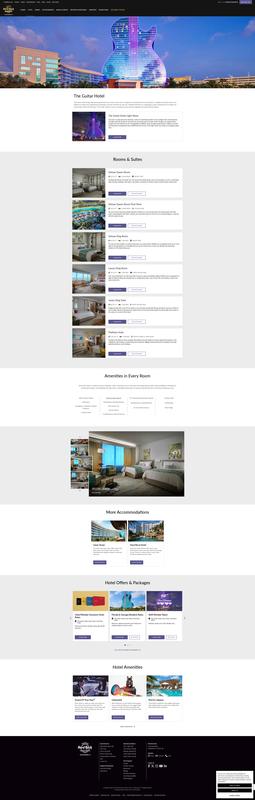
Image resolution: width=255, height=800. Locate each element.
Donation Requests (129, 773)
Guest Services (104, 744)
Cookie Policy (147, 795)
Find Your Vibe (81, 717)
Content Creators (128, 766)
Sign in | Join (228, 2)
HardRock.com (8, 2)
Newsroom (126, 768)
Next (80, 491)
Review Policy (118, 717)
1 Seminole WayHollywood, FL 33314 (155, 747)
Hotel (30, 10)
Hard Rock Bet (104, 768)
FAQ (101, 759)
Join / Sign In (127, 746)
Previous (80, 437)
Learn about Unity (128, 749)
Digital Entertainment (106, 766)
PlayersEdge (127, 778)
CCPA (123, 795)
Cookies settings (159, 795)
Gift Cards (103, 749)
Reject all (235, 790)
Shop (43, 2)
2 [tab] (127, 645)
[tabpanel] (90, 618)
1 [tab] (125, 645)
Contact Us (103, 761)
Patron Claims (94, 795)
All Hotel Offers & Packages (126, 650)
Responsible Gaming (133, 795)
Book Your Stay (245, 2)
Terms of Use (105, 795)
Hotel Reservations (106, 746)
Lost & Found (104, 751)
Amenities (92, 10)
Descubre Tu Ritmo (118, 10)
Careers (125, 763)
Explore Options (156, 717)
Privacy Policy (115, 795)
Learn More (117, 137)
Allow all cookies (235, 785)
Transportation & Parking (107, 756)
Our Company (127, 761)
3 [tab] (130, 645)
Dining (37, 10)
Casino (23, 10)
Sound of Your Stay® (113, 398)
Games (49, 2)
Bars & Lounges (62, 10)
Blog (124, 771)
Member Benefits (128, 751)
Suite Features (137, 322)
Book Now (117, 194)
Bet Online (55, 2)
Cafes (38, 2)
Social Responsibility (129, 776)
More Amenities (126, 726)
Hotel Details (100, 562)
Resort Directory (105, 754)
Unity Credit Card (128, 756)
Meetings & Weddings (78, 10)
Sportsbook (103, 771)
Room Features (136, 194)
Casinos (17, 2)
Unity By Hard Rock (129, 744)
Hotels (23, 2)
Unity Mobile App (128, 754)
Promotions (103, 10)
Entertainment (30, 2)
